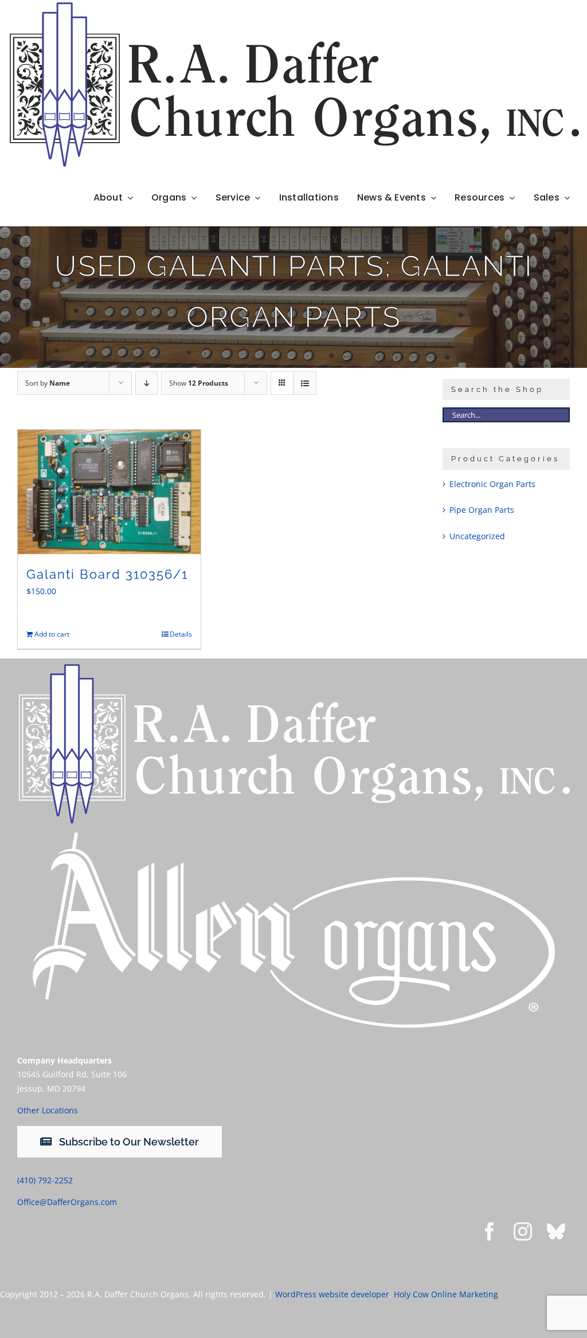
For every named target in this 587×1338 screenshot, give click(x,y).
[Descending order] (146, 383)
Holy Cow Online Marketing (446, 1294)
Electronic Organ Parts (492, 483)
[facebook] (489, 1231)
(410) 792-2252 (45, 1180)
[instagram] (523, 1231)
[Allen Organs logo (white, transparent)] (293, 831)
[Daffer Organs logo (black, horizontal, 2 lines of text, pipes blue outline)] (293, 6)
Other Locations (47, 1110)
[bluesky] (556, 1231)
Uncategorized (477, 536)
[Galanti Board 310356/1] (109, 492)
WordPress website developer (332, 1294)
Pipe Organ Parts (481, 509)
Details (181, 634)
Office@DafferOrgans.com (67, 1201)
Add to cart (51, 634)
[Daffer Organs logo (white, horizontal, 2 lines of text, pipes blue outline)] (293, 667)
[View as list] (305, 383)
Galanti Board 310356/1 (107, 574)
